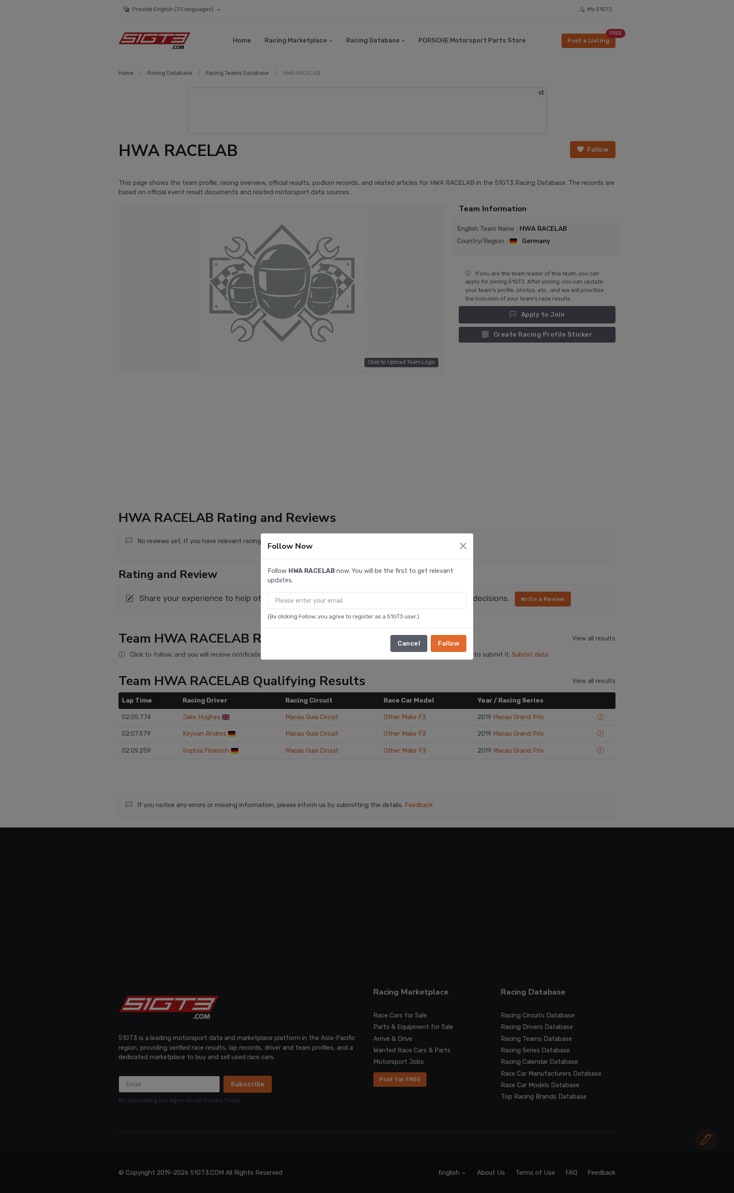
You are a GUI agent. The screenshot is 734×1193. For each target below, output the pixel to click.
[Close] (463, 546)
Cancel (409, 643)
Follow (448, 643)
